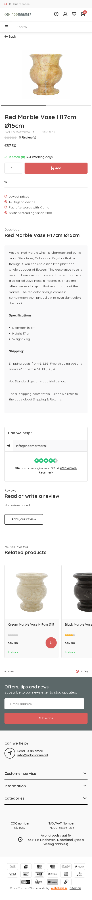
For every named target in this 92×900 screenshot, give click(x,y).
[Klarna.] (52, 882)
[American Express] (66, 875)
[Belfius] (52, 875)
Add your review (24, 519)
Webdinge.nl (59, 888)
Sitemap (75, 888)
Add (58, 168)
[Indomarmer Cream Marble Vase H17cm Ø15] (32, 592)
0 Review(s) (27, 137)
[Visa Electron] (39, 875)
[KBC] (79, 875)
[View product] (51, 642)
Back (12, 37)
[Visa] (12, 875)
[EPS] (39, 882)
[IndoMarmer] (17, 14)
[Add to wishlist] (5, 182)
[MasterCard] (39, 867)
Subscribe (46, 718)
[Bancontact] (25, 875)
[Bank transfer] (12, 867)
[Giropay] (25, 882)
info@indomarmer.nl (31, 446)
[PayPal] (79, 867)
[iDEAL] (25, 867)
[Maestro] (52, 867)
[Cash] (66, 882)
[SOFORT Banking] (66, 867)
